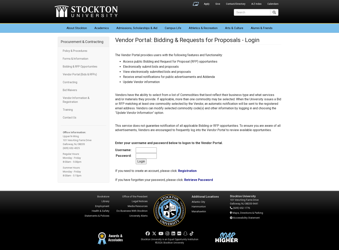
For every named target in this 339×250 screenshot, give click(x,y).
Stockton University (86, 12)
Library (105, 201)
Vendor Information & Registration (76, 99)
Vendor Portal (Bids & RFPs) (80, 74)
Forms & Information (75, 58)
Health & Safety (100, 210)
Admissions (136, 28)
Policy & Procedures (75, 50)
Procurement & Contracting (82, 42)
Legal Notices (140, 201)
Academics (101, 28)
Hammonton (199, 206)
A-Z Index (256, 4)
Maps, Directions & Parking (247, 212)
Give (217, 4)
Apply (207, 4)
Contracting (70, 82)
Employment (102, 206)
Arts (234, 28)
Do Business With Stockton (132, 210)
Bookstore (103, 196)
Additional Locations (205, 196)
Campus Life (173, 28)
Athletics (203, 28)
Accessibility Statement (246, 217)
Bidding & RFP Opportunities (80, 66)
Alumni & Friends (261, 28)
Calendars (272, 4)
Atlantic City (198, 201)
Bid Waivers (70, 90)
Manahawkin (199, 211)
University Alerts (138, 215)
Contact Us (69, 117)
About (77, 28)
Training (68, 109)
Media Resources (138, 206)
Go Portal (196, 3)
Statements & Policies (97, 215)
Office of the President (135, 196)
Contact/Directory (235, 4)
